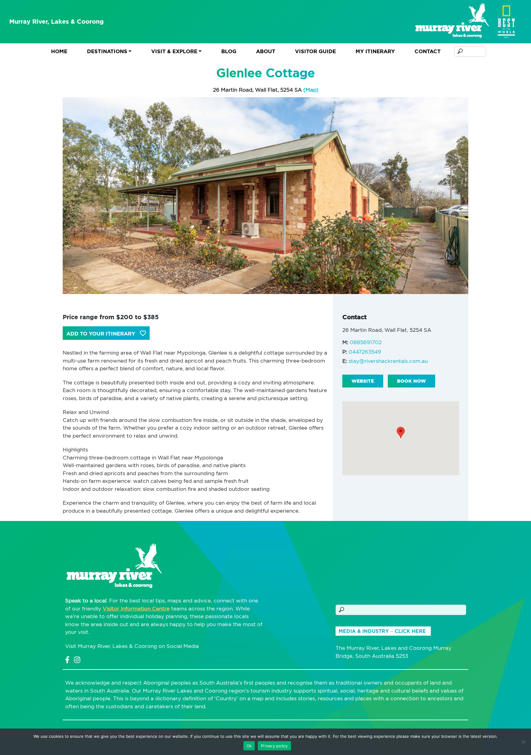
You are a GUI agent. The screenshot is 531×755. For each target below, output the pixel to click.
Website (363, 381)
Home (59, 51)
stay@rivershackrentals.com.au (388, 361)
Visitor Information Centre (136, 609)
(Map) (310, 90)
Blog (228, 51)
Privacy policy (274, 745)
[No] (523, 742)
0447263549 (364, 352)
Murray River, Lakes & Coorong (56, 21)
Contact (428, 51)
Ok (249, 745)
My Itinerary (375, 51)
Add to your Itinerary (101, 334)
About (265, 51)
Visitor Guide (315, 51)
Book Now (411, 381)
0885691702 (366, 342)
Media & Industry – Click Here (382, 631)
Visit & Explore (174, 51)
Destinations (107, 51)
